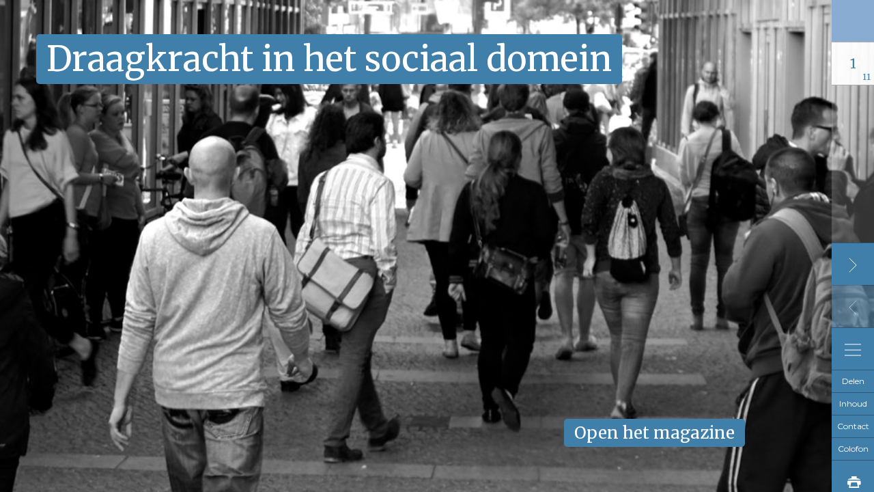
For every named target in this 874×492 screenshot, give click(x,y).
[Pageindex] (853, 348)
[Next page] (853, 264)
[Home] (853, 20)
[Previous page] (853, 306)
